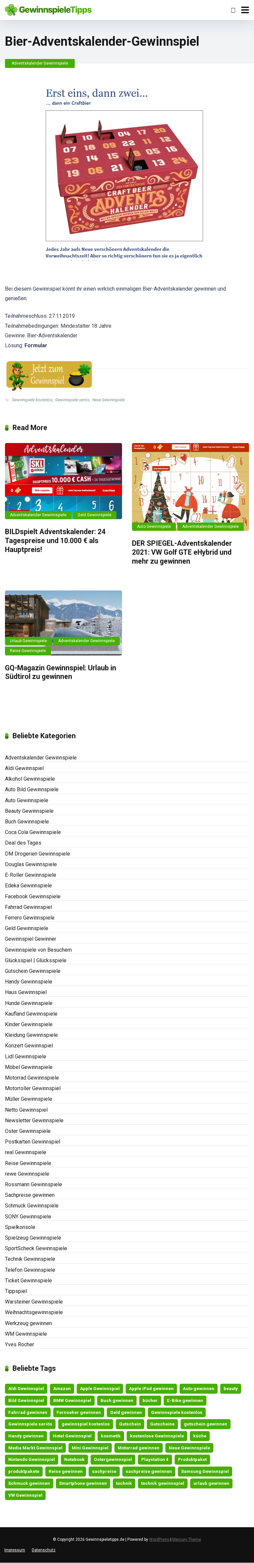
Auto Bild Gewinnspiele (32, 789)
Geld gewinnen (126, 1412)
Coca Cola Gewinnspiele (33, 832)
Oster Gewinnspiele (28, 1131)
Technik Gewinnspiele (30, 1259)
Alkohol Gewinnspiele (30, 779)
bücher (150, 1400)
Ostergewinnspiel (113, 1459)
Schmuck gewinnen (29, 1483)
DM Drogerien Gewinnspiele (37, 854)
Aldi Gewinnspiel (24, 768)
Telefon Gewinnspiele (30, 1270)
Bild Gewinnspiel (26, 1400)
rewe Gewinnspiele (27, 1174)
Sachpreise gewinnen (30, 1195)
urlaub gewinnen (211, 1483)
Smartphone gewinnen (83, 1483)
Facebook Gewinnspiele (33, 896)
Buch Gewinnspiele (27, 821)
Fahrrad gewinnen (27, 1412)
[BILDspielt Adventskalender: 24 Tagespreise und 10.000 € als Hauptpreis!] (63, 481)
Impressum (14, 1550)
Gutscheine (162, 1423)
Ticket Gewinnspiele (28, 1280)
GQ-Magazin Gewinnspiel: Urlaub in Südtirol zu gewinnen (60, 672)
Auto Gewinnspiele (154, 526)
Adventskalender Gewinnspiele (40, 63)
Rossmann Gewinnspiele (33, 1184)
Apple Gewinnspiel (100, 1388)
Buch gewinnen (117, 1400)
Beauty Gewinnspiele (29, 811)
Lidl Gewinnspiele (25, 1056)
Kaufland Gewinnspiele (31, 1014)
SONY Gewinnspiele (28, 1216)
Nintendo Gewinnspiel (31, 1459)
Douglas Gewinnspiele (31, 864)
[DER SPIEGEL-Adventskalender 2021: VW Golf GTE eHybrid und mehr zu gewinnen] (190, 487)
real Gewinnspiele (25, 1152)
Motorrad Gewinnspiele (32, 1078)
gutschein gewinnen (205, 1423)
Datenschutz (44, 1550)
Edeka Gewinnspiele (28, 885)
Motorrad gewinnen (138, 1447)
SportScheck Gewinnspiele (36, 1248)
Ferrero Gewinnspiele (30, 918)
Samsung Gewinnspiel (205, 1471)
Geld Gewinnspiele (94, 515)
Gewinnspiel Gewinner (30, 939)
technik (124, 1483)
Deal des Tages (23, 843)
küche (199, 1435)
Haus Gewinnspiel (26, 992)
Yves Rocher (19, 1344)
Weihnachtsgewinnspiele (34, 1312)
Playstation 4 (155, 1459)
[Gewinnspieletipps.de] (48, 9)
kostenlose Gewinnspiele (157, 1435)
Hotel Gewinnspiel (72, 1435)
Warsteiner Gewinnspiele (34, 1302)
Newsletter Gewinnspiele (34, 1120)
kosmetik (111, 1435)
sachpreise (104, 1471)
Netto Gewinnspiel (26, 1110)
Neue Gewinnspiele (108, 400)
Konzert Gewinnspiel (29, 1045)
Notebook (74, 1459)
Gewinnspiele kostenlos (32, 400)
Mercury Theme (186, 1539)
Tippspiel (16, 1291)
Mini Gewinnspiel (90, 1447)
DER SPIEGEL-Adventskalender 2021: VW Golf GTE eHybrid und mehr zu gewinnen (182, 552)
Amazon (62, 1388)
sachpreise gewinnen (149, 1471)
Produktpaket (192, 1459)
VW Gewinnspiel (25, 1495)
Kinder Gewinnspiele (29, 1024)
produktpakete (23, 1471)
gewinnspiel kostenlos (86, 1423)
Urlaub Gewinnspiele (28, 641)
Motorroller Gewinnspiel (33, 1088)
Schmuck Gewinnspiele (32, 1205)
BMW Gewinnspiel (72, 1400)
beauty (231, 1388)
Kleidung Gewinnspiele (31, 1035)
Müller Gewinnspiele (28, 1099)
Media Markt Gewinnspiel (35, 1447)
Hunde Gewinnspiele (29, 1003)
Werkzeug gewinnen (28, 1323)
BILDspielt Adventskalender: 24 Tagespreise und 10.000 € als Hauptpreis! (55, 540)
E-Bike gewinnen (185, 1400)
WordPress (159, 1539)
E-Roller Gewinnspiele (30, 875)
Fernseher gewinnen (79, 1412)
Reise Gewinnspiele (28, 650)
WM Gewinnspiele (26, 1334)
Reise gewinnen (66, 1471)
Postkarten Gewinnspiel (32, 1142)
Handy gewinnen (26, 1435)
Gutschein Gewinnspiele (33, 971)
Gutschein (130, 1423)
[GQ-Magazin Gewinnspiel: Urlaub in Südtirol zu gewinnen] (63, 622)
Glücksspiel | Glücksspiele (35, 960)
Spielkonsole (20, 1227)
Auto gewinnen (198, 1388)
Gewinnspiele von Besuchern (38, 950)
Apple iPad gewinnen (151, 1388)
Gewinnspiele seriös (72, 400)
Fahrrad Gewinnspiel (28, 907)
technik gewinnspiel (162, 1483)
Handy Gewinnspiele (28, 981)
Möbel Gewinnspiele (29, 1067)
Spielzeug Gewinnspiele (33, 1238)
